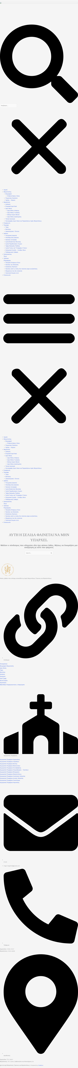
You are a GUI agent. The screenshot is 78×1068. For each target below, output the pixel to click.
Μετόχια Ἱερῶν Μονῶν (13, 214)
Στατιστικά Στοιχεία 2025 (12, 273)
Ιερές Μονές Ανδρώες (13, 210)
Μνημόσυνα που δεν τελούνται (13, 271)
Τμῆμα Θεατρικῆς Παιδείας (12, 246)
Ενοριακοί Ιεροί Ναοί (11, 206)
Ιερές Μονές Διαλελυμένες (14, 217)
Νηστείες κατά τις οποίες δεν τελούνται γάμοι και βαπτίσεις (21, 269)
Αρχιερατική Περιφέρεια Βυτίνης (8, 763)
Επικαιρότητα (3, 664)
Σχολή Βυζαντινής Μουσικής (13, 242)
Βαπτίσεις (8, 229)
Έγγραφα (6, 225)
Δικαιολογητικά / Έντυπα (12, 231)
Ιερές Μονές (8, 208)
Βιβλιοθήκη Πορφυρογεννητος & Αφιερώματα (12, 684)
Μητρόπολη (7, 202)
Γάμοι (7, 227)
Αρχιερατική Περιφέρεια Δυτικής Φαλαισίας (11, 778)
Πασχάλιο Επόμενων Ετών (12, 262)
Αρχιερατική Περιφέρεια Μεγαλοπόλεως (10, 774)
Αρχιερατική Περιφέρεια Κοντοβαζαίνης (10, 768)
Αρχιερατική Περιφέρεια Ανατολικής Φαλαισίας (12, 776)
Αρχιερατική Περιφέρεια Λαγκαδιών (9, 761)
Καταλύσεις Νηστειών (11, 266)
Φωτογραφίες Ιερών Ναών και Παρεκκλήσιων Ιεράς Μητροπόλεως (23, 221)
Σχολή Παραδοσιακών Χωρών (13, 244)
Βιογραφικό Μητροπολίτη (7, 666)
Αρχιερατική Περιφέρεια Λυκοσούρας (10, 780)
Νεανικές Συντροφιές (11, 239)
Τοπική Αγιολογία (10, 219)
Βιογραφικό (8, 194)
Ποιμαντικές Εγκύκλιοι (11, 198)
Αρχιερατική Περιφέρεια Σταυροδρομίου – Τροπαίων (14, 770)
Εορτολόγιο (3, 682)
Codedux (40, 1065)
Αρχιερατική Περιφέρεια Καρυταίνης (9, 782)
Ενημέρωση (7, 223)
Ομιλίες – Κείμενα (10, 200)
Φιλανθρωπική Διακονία (12, 237)
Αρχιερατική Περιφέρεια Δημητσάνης (10, 759)
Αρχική (5, 189)
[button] (39, 64)
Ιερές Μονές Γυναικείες (13, 212)
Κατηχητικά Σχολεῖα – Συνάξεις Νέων (15, 250)
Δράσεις (6, 233)
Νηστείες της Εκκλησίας (12, 264)
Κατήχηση (2, 676)
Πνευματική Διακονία (11, 235)
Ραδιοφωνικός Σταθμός (11, 252)
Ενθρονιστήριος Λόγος (13, 196)
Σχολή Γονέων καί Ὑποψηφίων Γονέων (16, 248)
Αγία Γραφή (3, 678)
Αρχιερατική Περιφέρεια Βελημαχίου (9, 772)
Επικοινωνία (7, 275)
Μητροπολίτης (7, 192)
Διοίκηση (7, 204)
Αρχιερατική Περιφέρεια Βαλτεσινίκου (10, 766)
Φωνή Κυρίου (4, 680)
